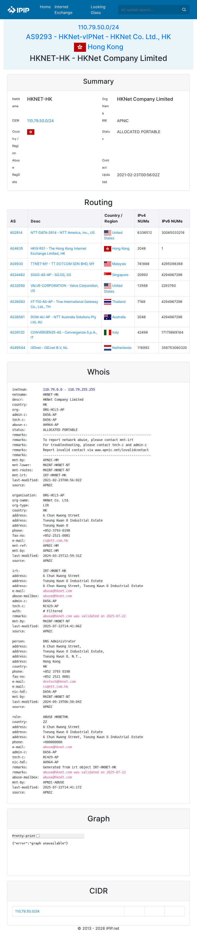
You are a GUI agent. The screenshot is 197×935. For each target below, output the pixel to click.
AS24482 (17, 275)
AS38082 (17, 302)
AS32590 (17, 285)
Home (45, 6)
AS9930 (16, 264)
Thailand (119, 302)
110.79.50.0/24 (98, 27)
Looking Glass (98, 9)
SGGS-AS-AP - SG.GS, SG (51, 275)
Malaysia (119, 264)
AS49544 (17, 348)
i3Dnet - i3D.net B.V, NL (49, 348)
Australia (119, 317)
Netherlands (121, 348)
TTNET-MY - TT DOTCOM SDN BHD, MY (62, 264)
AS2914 (16, 232)
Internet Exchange (63, 9)
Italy (115, 332)
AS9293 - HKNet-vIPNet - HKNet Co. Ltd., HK (98, 37)
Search (184, 9)
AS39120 (17, 332)
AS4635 (16, 248)
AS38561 (17, 317)
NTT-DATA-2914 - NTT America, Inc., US (63, 232)
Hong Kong (104, 47)
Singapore (120, 275)
